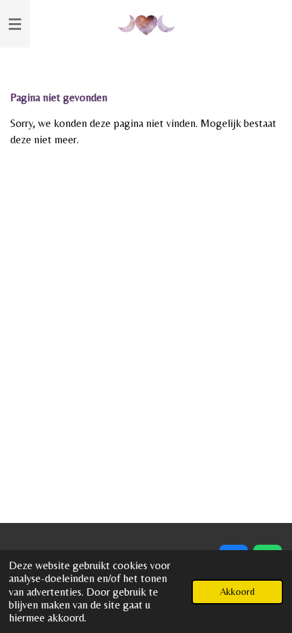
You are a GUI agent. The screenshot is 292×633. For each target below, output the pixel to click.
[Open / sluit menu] (15, 24)
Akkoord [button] (237, 591)
